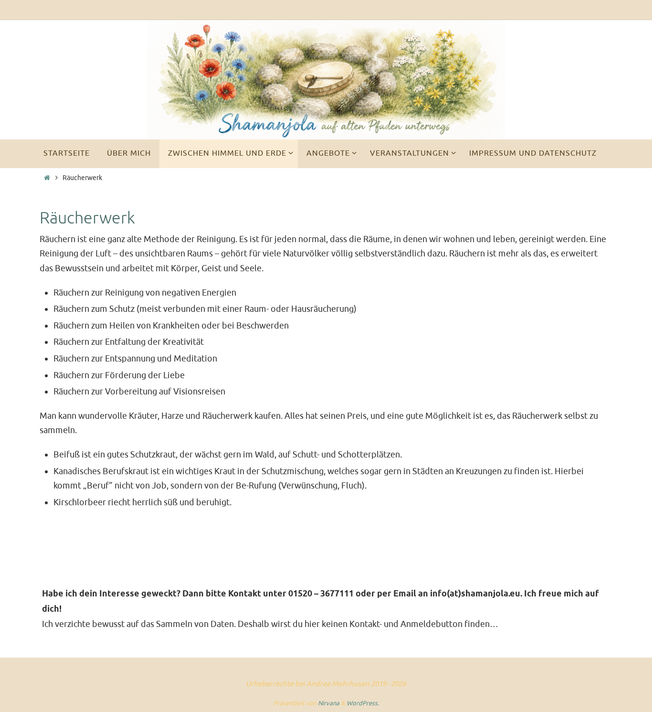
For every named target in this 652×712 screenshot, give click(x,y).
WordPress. (363, 703)
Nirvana (328, 703)
